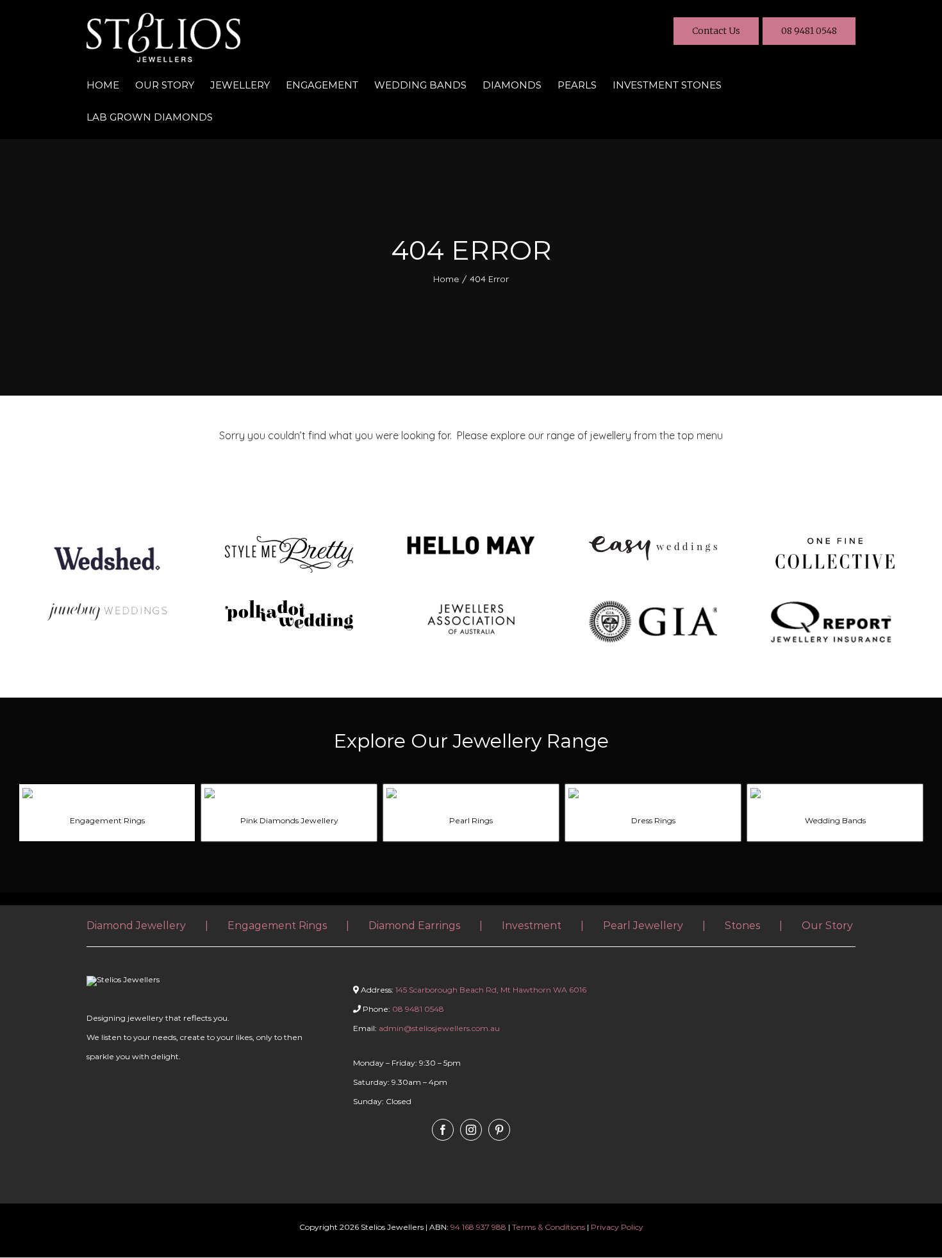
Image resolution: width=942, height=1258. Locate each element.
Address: (473, 989)
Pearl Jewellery (643, 925)
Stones (742, 925)
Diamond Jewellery (136, 925)
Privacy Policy (617, 1227)
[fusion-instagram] (471, 1130)
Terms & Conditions (548, 1227)
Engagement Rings (277, 925)
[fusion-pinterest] (499, 1130)
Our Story (827, 925)
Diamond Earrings (414, 925)
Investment (531, 925)
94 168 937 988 (478, 1227)
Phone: (402, 1009)
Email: (426, 1028)
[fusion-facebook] (443, 1130)
